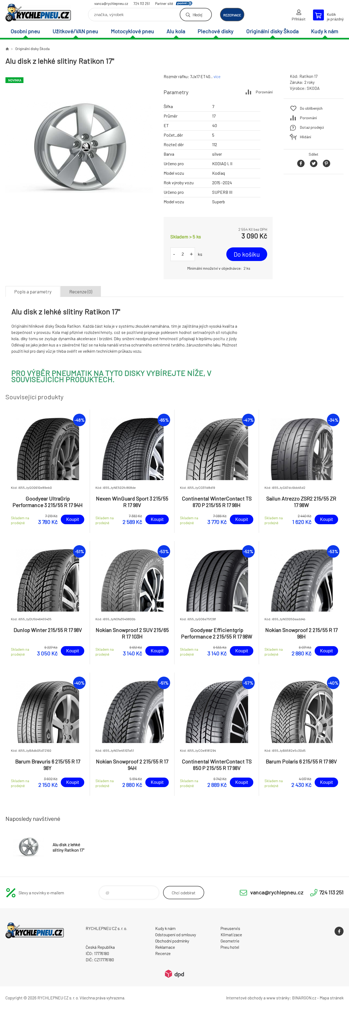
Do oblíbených (311, 108)
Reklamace (165, 947)
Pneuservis (230, 928)
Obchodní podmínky (172, 940)
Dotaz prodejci (312, 127)
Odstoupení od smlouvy (175, 934)
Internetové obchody (244, 997)
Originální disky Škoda (272, 31)
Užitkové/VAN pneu (75, 31)
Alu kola (176, 31)
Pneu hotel (230, 947)
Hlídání (305, 136)
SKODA (313, 88)
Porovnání (264, 92)
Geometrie (230, 940)
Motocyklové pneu (132, 31)
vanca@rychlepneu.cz (111, 3)
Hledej (197, 14)
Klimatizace (231, 934)
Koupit (72, 519)
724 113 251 (142, 3)
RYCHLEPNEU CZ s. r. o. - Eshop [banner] (38, 12)
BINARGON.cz (304, 997)
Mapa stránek (332, 997)
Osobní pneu (25, 31)
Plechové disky (215, 31)
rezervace (232, 15)
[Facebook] (339, 931)
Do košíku (247, 254)
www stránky (278, 997)
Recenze (163, 953)
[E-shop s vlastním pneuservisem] (7, 48)
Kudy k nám (324, 31)
